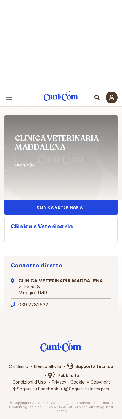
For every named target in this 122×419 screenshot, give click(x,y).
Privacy (59, 381)
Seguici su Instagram (88, 388)
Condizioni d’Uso (29, 381)
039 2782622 (33, 305)
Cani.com (61, 96)
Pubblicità (68, 375)
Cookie (77, 381)
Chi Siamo (18, 366)
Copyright (100, 381)
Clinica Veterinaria (60, 207)
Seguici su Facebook (37, 388)
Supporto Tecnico (93, 366)
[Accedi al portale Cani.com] (112, 97)
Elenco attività (47, 366)
